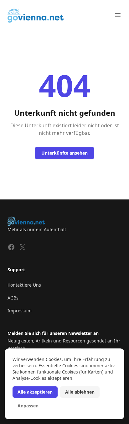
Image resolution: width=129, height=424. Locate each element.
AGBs (13, 298)
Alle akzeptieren (35, 392)
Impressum (20, 311)
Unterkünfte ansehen (64, 153)
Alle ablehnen (80, 392)
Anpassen (28, 406)
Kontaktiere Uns (24, 285)
